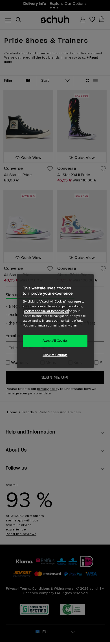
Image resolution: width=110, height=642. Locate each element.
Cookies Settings (55, 355)
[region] (55, 321)
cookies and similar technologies (46, 311)
